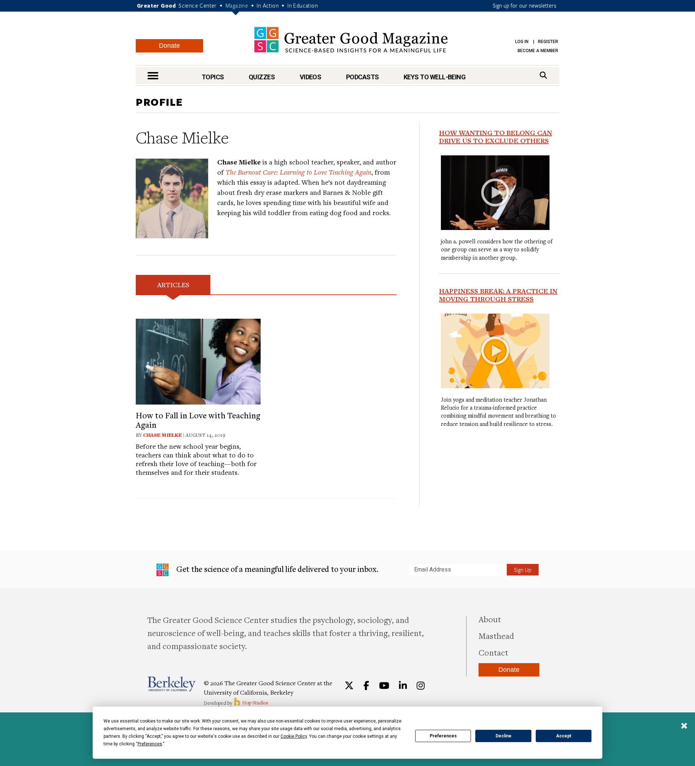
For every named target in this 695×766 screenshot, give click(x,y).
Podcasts (362, 77)
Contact (493, 652)
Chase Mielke (162, 435)
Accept (563, 735)
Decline (503, 735)
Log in (521, 41)
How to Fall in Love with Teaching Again (198, 420)
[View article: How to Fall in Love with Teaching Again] (198, 360)
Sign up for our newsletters (524, 5)
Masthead (496, 635)
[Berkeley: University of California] (171, 684)
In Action (268, 5)
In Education (302, 5)
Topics (213, 77)
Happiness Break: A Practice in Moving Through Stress (498, 295)
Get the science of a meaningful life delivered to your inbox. (276, 569)
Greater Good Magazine (351, 40)
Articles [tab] (173, 284)
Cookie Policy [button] (294, 736)
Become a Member (538, 50)
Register (548, 41)
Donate (169, 45)
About (490, 619)
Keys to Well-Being (435, 77)
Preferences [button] (150, 743)
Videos (310, 77)
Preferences (443, 735)
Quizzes (262, 77)
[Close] (684, 726)
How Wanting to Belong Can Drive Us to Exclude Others (495, 136)
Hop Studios (254, 702)
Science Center (197, 5)
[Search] (543, 75)
